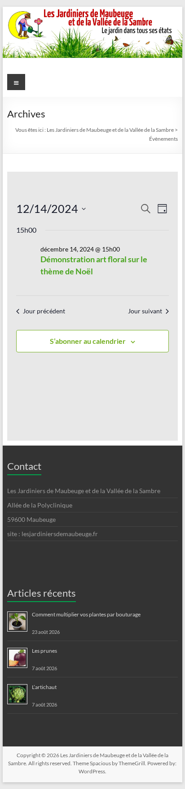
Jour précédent (44, 311)
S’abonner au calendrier (88, 341)
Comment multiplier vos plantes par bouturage (86, 614)
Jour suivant (145, 311)
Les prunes (44, 650)
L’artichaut (44, 687)
